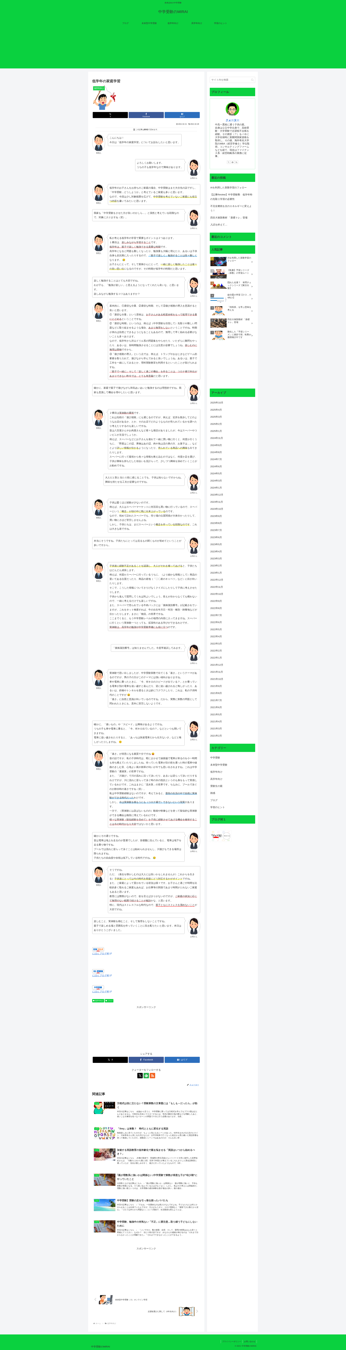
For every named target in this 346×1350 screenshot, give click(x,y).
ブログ (110, 1001)
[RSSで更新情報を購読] (152, 1075)
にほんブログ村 (100, 953)
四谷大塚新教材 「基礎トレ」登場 (228, 217)
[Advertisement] (173, 49)
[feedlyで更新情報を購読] (146, 1075)
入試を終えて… (218, 224)
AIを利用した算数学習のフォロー (228, 187)
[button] (252, 79)
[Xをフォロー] (140, 1075)
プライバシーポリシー (231, 1341)
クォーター (232, 120)
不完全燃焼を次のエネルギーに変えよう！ (231, 208)
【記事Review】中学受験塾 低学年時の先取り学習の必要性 (231, 196)
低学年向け (99, 1001)
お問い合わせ (249, 1341)
